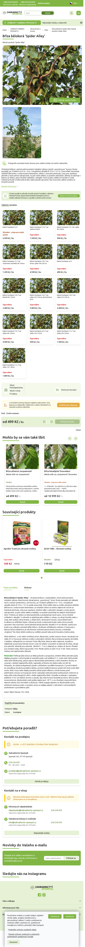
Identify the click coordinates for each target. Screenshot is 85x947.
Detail (21, 571)
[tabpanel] (21, 546)
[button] (22, 494)
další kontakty (44, 3)
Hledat (47, 13)
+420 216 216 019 (10, 2)
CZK (75, 3)
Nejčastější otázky (42, 833)
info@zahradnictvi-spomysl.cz (22, 822)
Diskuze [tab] (27, 587)
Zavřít (6, 430)
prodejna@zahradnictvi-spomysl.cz (25, 771)
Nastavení (13, 942)
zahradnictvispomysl (44, 895)
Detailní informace (8, 186)
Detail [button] (22, 502)
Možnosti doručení (68, 390)
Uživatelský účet (71, 13)
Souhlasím (70, 916)
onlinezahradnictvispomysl (39, 895)
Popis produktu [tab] (11, 587)
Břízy (15, 709)
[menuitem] (22, 22)
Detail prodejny (41, 781)
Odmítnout (54, 916)
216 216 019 (14, 762)
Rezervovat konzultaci (69, 196)
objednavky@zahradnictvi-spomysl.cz (26, 810)
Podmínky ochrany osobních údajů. (22, 930)
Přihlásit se (71, 858)
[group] (22, 474)
